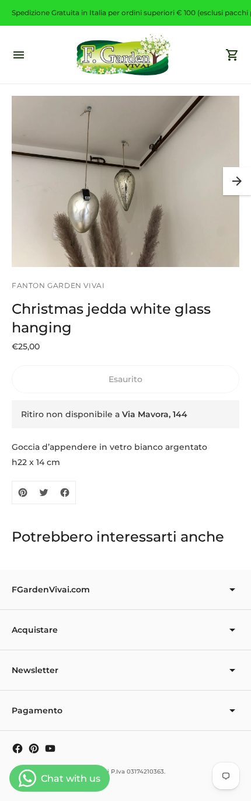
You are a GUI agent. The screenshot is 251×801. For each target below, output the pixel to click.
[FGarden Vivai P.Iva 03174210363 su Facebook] (17, 748)
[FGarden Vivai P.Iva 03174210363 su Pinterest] (34, 748)
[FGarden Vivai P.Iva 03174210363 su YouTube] (50, 748)
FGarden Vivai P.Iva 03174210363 (115, 771)
